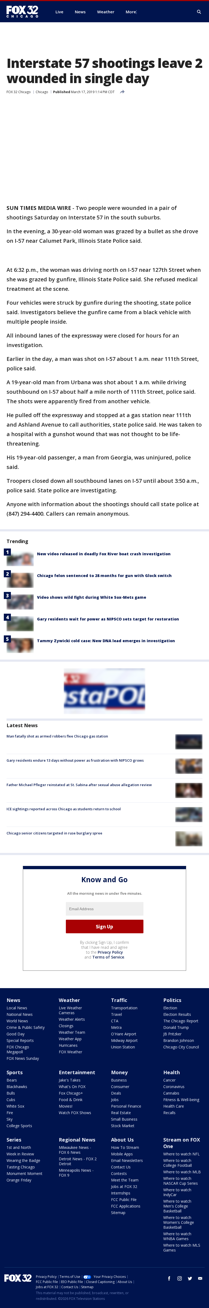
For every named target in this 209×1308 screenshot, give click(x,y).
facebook (169, 1278)
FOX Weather (70, 1051)
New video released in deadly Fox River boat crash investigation (104, 553)
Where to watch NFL (181, 1153)
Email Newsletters (127, 1160)
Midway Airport (124, 1040)
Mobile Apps (122, 1153)
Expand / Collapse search (199, 12)
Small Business (124, 1119)
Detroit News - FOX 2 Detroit (78, 1161)
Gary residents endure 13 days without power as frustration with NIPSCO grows (75, 760)
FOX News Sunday (23, 1058)
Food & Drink (70, 1099)
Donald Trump (176, 1027)
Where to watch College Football (177, 1163)
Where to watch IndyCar (177, 1192)
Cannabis (171, 1093)
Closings (66, 1025)
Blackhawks (17, 1086)
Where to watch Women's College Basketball (178, 1222)
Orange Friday (19, 1180)
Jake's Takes (70, 1080)
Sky (10, 1119)
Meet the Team (125, 1180)
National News (20, 1014)
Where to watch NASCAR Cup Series (180, 1181)
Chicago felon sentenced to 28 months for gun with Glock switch (104, 575)
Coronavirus (174, 1086)
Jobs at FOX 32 (124, 1186)
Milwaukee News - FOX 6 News (75, 1150)
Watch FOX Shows (75, 1112)
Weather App (70, 1038)
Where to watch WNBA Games (177, 1236)
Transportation (124, 1007)
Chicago (42, 92)
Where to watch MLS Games (181, 1248)
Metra (116, 1027)
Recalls (169, 1112)
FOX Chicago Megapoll (18, 1049)
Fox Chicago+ (71, 1093)
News (13, 1000)
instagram (179, 1278)
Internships (120, 1193)
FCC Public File (124, 1199)
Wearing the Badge (23, 1160)
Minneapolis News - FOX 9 (76, 1173)
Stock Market (122, 1125)
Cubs (11, 1099)
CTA (114, 1020)
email (200, 1278)
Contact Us (121, 1167)
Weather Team (72, 1032)
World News (17, 1020)
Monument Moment (24, 1173)
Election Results (177, 1014)
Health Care (173, 1106)
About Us (122, 1139)
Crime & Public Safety (26, 1027)
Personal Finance (126, 1106)
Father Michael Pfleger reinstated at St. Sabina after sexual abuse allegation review (79, 784)
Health (171, 1072)
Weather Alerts (72, 1019)
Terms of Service (108, 957)
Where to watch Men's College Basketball (177, 1206)
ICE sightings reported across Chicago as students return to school (64, 808)
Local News (17, 1007)
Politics (172, 1000)
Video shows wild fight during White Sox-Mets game (91, 597)
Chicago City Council (181, 1046)
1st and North (19, 1147)
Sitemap (118, 1212)
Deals (116, 1093)
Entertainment (77, 1072)
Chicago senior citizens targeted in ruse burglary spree (54, 833)
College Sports (19, 1125)
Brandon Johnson (178, 1040)
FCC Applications (125, 1206)
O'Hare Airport (123, 1033)
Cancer (169, 1080)
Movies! (65, 1106)
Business (119, 1080)
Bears (12, 1080)
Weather (69, 1000)
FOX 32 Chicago (19, 92)
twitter (190, 1278)
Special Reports (20, 1040)
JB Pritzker (172, 1033)
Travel (116, 1014)
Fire (10, 1112)
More (131, 11)
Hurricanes (68, 1045)
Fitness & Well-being (181, 1099)
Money (119, 1072)
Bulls (11, 1093)
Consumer (120, 1086)
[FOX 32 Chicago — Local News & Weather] (24, 11)
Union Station (123, 1046)
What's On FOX (72, 1086)
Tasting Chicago (21, 1167)
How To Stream (125, 1147)
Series (14, 1139)
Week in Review (20, 1153)
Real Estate (121, 1112)
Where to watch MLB (182, 1171)
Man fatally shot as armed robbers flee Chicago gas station (57, 736)
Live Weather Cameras (70, 1010)
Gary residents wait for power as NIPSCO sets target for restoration (108, 619)
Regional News (77, 1139)
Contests (119, 1173)
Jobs (115, 1099)
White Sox (15, 1106)
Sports (15, 1072)
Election (170, 1007)
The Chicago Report (180, 1020)
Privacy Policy (110, 952)
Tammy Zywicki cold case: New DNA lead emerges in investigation (106, 640)
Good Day (15, 1033)
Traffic (119, 1000)
